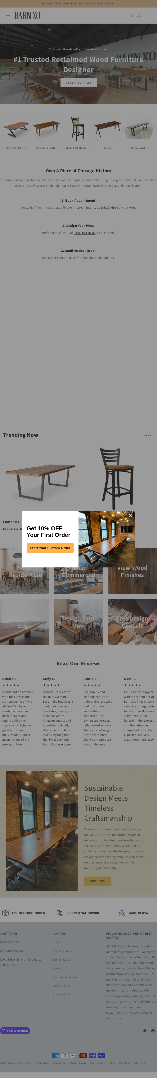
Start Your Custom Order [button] (50, 548)
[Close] (130, 515)
